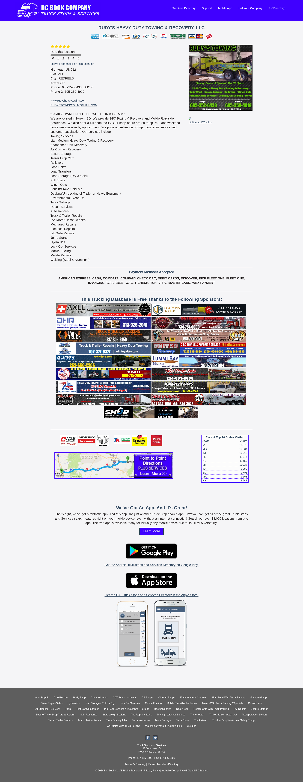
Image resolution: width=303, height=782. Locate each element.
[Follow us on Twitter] (155, 739)
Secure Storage (259, 709)
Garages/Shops (259, 697)
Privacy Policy (152, 770)
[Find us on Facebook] (148, 739)
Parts (68, 709)
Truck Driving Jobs (116, 720)
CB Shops (147, 697)
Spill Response (88, 714)
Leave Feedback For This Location (72, 63)
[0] (53, 55)
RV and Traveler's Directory (163, 764)
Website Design (170, 770)
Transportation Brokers (254, 714)
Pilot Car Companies (87, 709)
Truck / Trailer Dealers (60, 720)
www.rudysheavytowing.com (68, 100)
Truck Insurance (141, 720)
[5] (78, 55)
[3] (68, 55)
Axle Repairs (61, 697)
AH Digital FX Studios (195, 770)
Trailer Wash (197, 714)
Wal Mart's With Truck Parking (123, 726)
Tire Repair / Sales (141, 714)
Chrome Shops (166, 697)
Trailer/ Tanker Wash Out (223, 714)
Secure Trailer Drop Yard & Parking (55, 714)
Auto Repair (42, 697)
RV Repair (240, 709)
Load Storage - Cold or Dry (100, 703)
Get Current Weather (200, 122)
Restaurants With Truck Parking (211, 709)
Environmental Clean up (193, 697)
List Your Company (250, 8)
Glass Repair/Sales (51, 703)
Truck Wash (200, 720)
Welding (191, 726)
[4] (73, 55)
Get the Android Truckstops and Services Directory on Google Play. (151, 565)
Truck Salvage (163, 720)
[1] (58, 55)
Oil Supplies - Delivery (47, 709)
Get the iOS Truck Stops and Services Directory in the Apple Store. (152, 595)
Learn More (151, 531)
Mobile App (225, 8)
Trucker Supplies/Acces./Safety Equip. (233, 720)
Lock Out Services (130, 703)
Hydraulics (74, 703)
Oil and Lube (255, 703)
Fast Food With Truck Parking (228, 697)
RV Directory (277, 8)
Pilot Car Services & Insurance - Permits (126, 709)
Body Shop (79, 697)
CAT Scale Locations (125, 697)
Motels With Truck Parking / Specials (222, 703)
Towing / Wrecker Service (171, 714)
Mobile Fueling (153, 703)
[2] (63, 55)
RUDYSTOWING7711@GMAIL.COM (73, 105)
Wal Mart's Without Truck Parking (163, 726)
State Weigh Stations (114, 714)
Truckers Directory (184, 8)
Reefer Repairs (162, 709)
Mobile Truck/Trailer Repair (182, 703)
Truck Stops (182, 720)
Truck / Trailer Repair (89, 720)
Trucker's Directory (135, 764)
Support (207, 8)
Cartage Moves (99, 697)
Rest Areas (182, 709)
